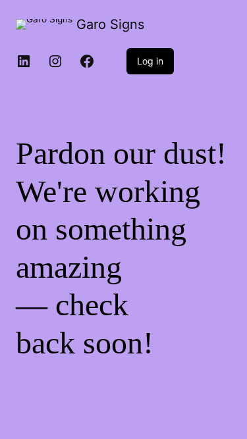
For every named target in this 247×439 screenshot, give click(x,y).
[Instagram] (55, 61)
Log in (150, 60)
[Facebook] (87, 61)
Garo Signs (110, 24)
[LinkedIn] (24, 61)
